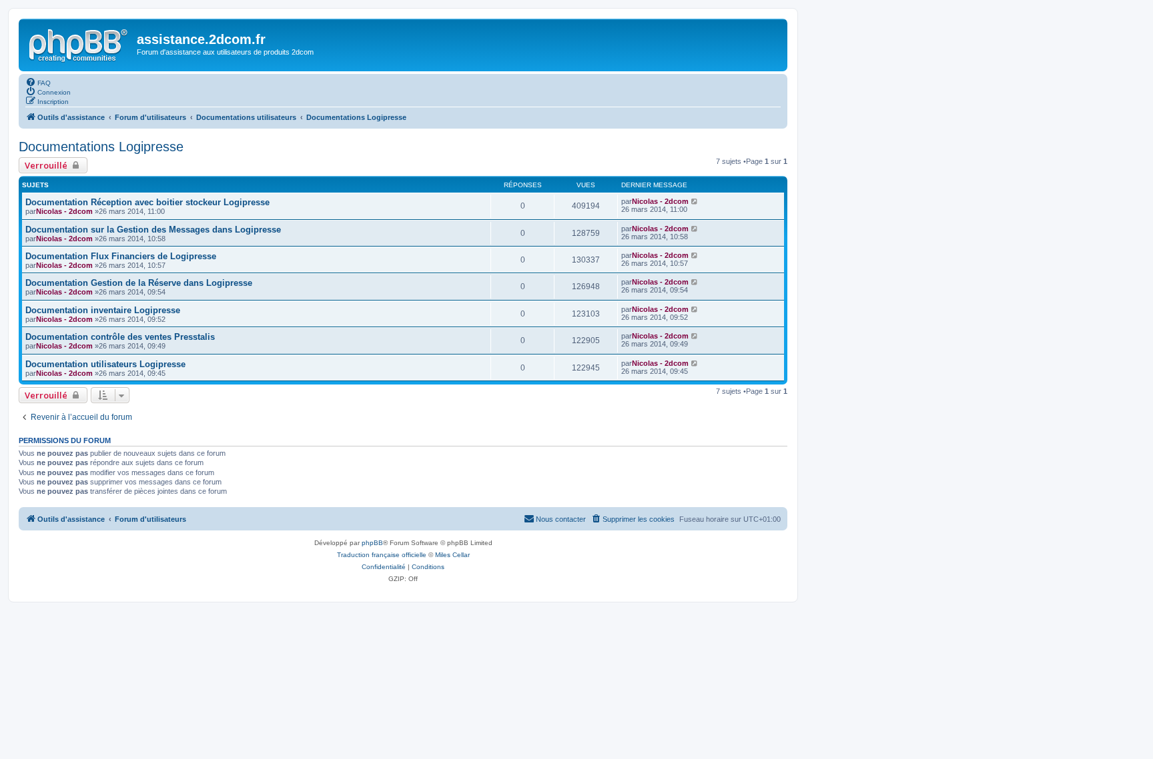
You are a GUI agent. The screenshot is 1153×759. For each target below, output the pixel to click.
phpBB (372, 542)
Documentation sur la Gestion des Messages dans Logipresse (153, 230)
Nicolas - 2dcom (64, 211)
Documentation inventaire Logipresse (102, 310)
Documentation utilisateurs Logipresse (105, 364)
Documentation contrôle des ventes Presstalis (120, 337)
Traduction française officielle (381, 554)
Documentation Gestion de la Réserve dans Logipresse (138, 283)
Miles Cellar (452, 554)
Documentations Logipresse (101, 146)
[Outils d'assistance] (79, 43)
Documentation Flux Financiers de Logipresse (120, 256)
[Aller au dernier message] (695, 201)
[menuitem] (38, 82)
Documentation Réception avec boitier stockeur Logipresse (147, 202)
